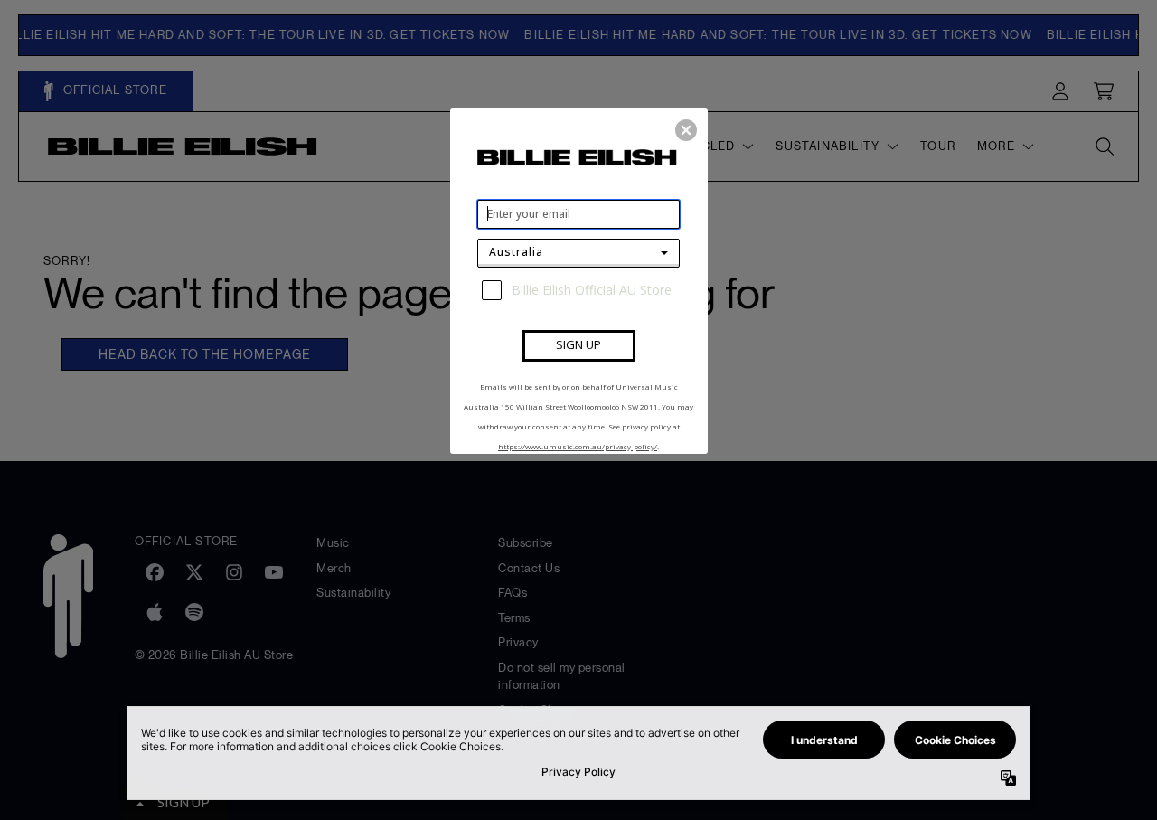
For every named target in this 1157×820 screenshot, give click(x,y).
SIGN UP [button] (578, 344)
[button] (686, 130)
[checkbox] (581, 290)
